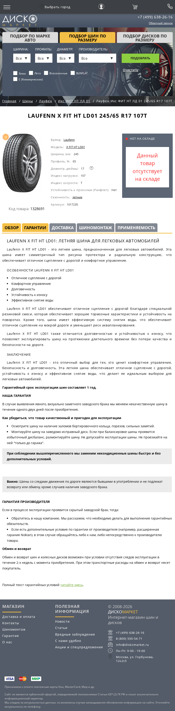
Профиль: (43, 49)
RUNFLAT (82, 73)
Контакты (10, 623)
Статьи (61, 628)
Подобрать (140, 58)
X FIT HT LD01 (75, 147)
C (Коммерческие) (31, 79)
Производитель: (93, 49)
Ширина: (20, 49)
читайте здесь (71, 585)
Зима (22, 73)
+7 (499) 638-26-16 (155, 17)
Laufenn (69, 140)
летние (77, 197)
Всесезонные (58, 73)
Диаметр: (65, 49)
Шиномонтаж (14, 629)
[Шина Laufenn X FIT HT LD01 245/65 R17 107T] (26, 165)
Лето (37, 73)
